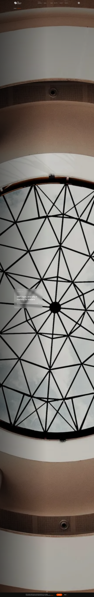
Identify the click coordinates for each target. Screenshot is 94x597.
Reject (65, 594)
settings (52, 595)
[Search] (79, 3)
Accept (59, 594)
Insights (15, 8)
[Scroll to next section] (47, 591)
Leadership (19, 8)
